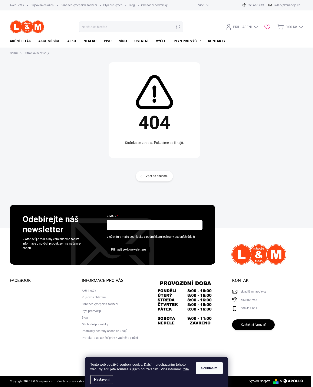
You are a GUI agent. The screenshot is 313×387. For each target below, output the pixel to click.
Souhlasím (209, 368)
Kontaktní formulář (253, 324)
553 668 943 (249, 299)
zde (186, 369)
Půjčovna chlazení (42, 5)
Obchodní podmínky (154, 5)
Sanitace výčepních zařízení (79, 5)
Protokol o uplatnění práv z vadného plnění (110, 337)
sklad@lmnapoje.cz (253, 291)
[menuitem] (22, 41)
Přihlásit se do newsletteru (128, 249)
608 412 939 (249, 308)
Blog (132, 5)
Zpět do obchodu (157, 176)
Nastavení (101, 379)
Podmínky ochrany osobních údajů (104, 331)
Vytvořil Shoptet (259, 381)
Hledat (177, 27)
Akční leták (17, 5)
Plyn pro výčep (112, 5)
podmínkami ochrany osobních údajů (170, 236)
